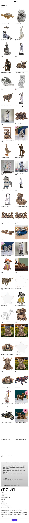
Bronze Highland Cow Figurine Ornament (20, 403)
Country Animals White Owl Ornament (5, 439)
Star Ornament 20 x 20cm (18, 288)
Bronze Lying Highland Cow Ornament (19, 72)
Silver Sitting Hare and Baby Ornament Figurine (20, 140)
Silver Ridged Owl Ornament (18, 88)
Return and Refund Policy (4, 503)
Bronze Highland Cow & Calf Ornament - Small (20, 439)
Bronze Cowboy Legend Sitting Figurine (6, 72)
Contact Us (2, 495)
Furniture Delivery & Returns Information (5, 497)
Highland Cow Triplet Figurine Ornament (19, 123)
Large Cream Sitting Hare (18, 39)
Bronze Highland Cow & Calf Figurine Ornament (20, 422)
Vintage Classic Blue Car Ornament (19, 239)
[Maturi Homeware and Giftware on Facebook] (1, 492)
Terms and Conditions (3, 504)
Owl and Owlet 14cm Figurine (18, 23)
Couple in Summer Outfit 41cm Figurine (19, 173)
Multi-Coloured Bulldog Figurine (19, 387)
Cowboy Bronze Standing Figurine (19, 157)
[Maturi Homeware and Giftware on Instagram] (2, 492)
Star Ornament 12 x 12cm (18, 354)
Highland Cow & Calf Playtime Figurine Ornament (21, 206)
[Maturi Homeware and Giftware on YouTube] (3, 492)
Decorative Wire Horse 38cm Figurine (5, 321)
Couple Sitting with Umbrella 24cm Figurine (6, 39)
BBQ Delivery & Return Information (5, 496)
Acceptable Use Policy (3, 502)
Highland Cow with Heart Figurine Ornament (20, 321)
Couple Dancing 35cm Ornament (5, 206)
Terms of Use (2, 501)
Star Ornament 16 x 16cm (4, 305)
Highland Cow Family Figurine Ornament (6, 239)
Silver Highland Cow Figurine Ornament (6, 255)
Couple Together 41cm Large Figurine (19, 255)
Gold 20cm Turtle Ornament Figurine (5, 23)
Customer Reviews (3, 499)
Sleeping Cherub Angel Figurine (5, 88)
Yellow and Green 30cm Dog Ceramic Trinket (20, 305)
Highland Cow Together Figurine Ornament (6, 387)
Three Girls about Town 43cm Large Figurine (6, 173)
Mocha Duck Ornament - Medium (5, 157)
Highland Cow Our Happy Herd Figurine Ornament (7, 354)
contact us (12, 507)
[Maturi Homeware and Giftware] (14, 1)
